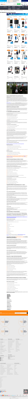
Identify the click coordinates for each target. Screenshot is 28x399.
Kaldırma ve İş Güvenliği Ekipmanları (9, 8)
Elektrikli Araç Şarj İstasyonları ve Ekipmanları (13, 7)
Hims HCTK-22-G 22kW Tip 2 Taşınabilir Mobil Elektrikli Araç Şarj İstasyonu (17, 61)
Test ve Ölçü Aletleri (23, 6)
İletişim (4, 2)
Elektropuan (25, 2)
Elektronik (1, 353)
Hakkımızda (1, 2)
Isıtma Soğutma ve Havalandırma (2, 346)
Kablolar (1, 344)
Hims (7, 29)
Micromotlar (8, 372)
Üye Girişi (22, 4)
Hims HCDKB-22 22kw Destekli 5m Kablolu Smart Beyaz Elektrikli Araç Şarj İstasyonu (23, 61)
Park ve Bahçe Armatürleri (10, 374)
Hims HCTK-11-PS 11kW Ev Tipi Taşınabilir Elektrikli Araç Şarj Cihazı (10, 77)
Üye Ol (24, 4)
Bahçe (1, 352)
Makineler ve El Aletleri (2, 345)
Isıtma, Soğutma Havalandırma (18, 8)
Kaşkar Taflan (15, 373)
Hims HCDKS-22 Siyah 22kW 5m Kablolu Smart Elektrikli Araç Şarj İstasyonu (17, 30)
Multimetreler (1, 373)
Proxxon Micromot (16, 374)
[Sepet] (26, 4)
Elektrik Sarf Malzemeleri (10, 373)
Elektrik (1, 343)
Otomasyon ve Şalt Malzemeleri (5, 6)
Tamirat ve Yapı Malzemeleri (13, 8)
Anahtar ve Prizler (2, 372)
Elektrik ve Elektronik (9, 6)
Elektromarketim (16, 76)
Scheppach (15, 372)
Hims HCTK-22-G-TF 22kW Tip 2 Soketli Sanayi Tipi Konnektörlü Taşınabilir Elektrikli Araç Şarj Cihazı (24, 77)
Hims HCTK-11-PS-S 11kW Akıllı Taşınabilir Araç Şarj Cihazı (10, 61)
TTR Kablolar (1, 374)
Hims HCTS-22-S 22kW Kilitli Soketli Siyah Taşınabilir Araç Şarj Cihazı (23, 30)
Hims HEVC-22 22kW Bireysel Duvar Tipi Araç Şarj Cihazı (9, 30)
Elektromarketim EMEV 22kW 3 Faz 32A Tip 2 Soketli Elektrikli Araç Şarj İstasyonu (17, 77)
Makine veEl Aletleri (19, 6)
